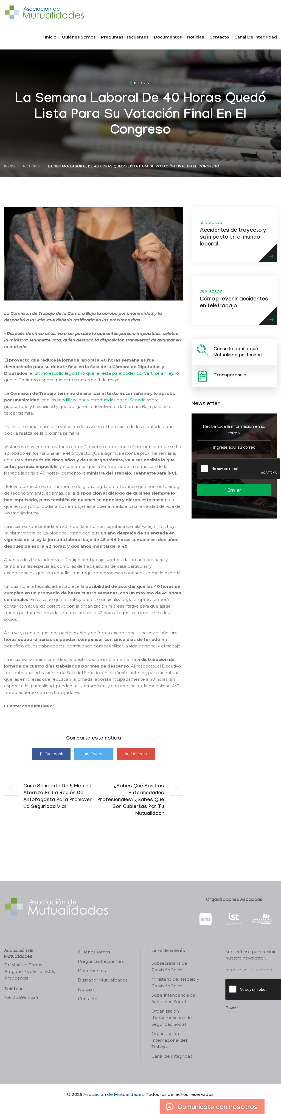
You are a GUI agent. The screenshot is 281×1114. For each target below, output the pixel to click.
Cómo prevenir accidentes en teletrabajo (234, 303)
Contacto (219, 37)
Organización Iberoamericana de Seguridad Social (171, 1017)
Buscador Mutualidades (102, 980)
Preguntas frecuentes (124, 37)
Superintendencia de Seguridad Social (173, 998)
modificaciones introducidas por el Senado (101, 399)
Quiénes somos (78, 37)
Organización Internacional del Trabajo (169, 1040)
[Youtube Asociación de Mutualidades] (145, 1103)
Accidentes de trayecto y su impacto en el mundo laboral (233, 238)
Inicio (50, 37)
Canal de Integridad (255, 37)
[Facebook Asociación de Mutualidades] (135, 1103)
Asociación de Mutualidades (113, 1094)
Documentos (168, 37)
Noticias (195, 37)
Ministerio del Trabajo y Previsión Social (175, 982)
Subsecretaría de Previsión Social (169, 966)
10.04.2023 (142, 84)
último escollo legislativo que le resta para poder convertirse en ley (103, 373)
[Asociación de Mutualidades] (44, 12)
